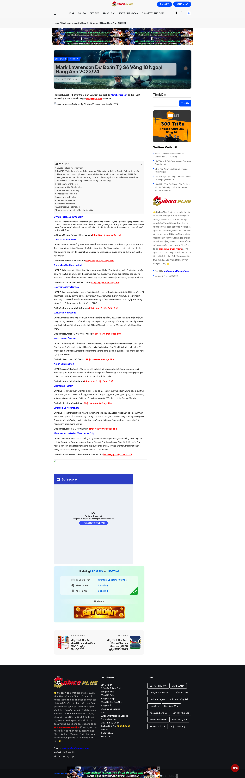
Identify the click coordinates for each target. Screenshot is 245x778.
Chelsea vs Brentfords (67, 184)
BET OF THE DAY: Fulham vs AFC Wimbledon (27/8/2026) (170, 155)
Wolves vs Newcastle (67, 194)
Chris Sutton (178, 686)
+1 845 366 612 (170, 276)
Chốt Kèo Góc (181, 692)
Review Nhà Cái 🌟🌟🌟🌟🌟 (115, 726)
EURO (103, 712)
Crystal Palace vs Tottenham (70, 168)
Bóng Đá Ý (106, 705)
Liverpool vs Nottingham (69, 207)
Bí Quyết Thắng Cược (153, 13)
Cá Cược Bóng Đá (179, 699)
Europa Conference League (114, 716)
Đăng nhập (182, 4)
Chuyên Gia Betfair (159, 692)
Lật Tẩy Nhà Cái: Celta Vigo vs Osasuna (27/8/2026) (173, 163)
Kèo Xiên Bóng (171, 706)
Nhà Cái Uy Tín (179, 719)
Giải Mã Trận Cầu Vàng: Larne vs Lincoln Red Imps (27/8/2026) (173, 178)
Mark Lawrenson (158, 719)
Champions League (110, 709)
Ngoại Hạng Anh (94, 98)
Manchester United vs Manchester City (75, 210)
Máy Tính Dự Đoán (128, 13)
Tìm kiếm (159, 94)
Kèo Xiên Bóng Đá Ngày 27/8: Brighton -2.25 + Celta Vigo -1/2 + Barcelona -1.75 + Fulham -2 (172, 187)
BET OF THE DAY (158, 686)
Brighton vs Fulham (66, 204)
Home (71, 13)
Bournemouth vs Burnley (68, 190)
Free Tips (94, 13)
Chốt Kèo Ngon (157, 699)
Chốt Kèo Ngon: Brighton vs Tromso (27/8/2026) (171, 170)
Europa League (108, 719)
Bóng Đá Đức (107, 695)
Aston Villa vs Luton (66, 200)
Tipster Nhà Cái (157, 726)
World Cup (106, 736)
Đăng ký (164, 4)
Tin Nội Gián (109, 13)
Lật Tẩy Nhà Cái (181, 713)
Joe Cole (154, 706)
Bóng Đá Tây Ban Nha (111, 702)
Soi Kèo (82, 13)
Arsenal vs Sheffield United (69, 187)
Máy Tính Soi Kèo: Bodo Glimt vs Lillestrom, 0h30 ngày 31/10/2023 (117, 645)
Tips (235, 768)
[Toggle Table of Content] (139, 164)
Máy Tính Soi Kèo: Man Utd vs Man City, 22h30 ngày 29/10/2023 (82, 645)
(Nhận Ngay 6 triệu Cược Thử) (106, 235)
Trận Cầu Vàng (178, 726)
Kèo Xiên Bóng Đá (159, 713)
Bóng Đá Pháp (108, 698)
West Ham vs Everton (66, 197)
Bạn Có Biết (106, 685)
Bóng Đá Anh (60, 59)
